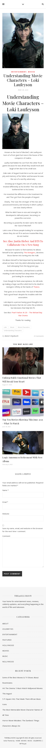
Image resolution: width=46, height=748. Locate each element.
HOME (18, 741)
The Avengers (29, 252)
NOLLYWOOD (8, 661)
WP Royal (22, 744)
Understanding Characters (13, 330)
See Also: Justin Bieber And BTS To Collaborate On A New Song (23, 242)
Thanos (36, 287)
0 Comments (39, 336)
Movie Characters (24, 327)
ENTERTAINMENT (19, 72)
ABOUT (5, 623)
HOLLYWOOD (8, 645)
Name (5, 490)
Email (5, 502)
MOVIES (31, 72)
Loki (5, 327)
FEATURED (6, 640)
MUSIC (5, 656)
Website (5, 514)
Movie (12, 327)
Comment (6, 536)
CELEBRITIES (7, 629)
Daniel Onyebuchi (12, 336)
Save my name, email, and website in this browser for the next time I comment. (22, 529)
